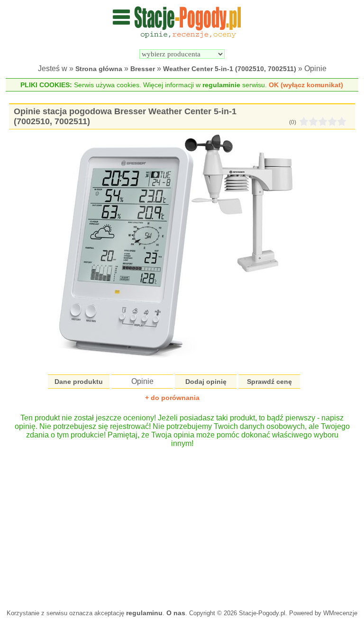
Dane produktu (79, 381)
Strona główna (98, 69)
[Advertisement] (182, 523)
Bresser (142, 69)
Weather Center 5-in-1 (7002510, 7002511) (229, 69)
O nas (175, 613)
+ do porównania (172, 397)
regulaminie (221, 85)
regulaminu (144, 613)
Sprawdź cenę (269, 381)
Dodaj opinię (206, 381)
